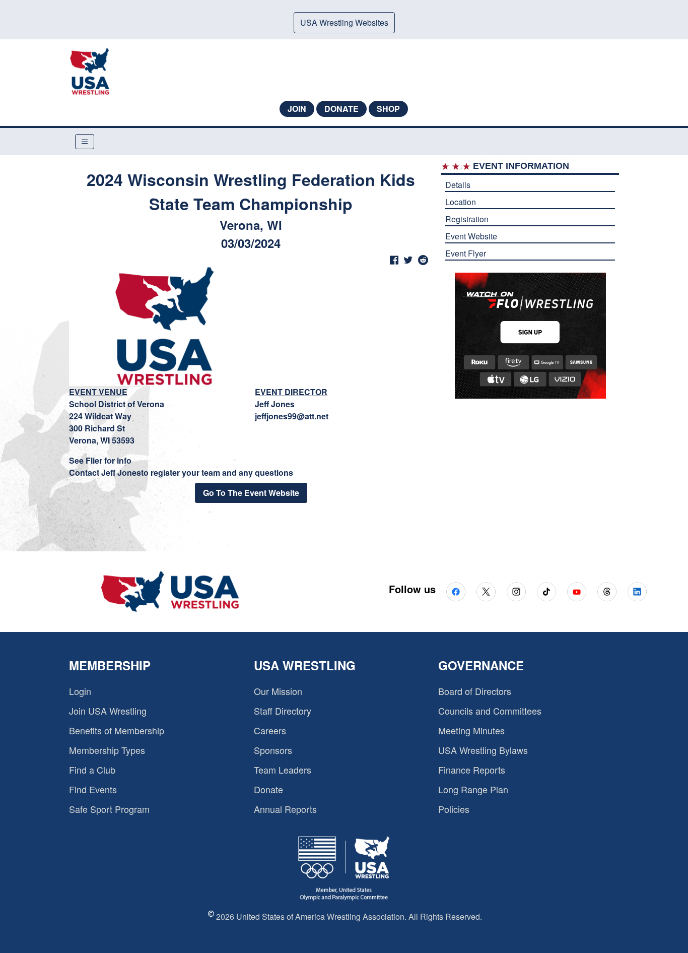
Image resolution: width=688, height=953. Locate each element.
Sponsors (273, 749)
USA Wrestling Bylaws (483, 749)
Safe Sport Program (109, 808)
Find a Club (92, 769)
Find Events (93, 789)
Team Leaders (282, 769)
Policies (453, 808)
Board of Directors (474, 690)
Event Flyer (465, 253)
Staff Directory (282, 710)
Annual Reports (285, 808)
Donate (341, 108)
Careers (270, 730)
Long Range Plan (473, 789)
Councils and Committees (489, 710)
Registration (467, 219)
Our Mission (278, 690)
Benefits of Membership (116, 730)
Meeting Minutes (471, 730)
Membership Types (107, 749)
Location (460, 202)
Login (80, 690)
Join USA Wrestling (108, 710)
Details (457, 184)
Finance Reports (471, 769)
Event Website (471, 236)
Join (297, 108)
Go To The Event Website (251, 492)
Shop (388, 108)
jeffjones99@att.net (291, 416)
